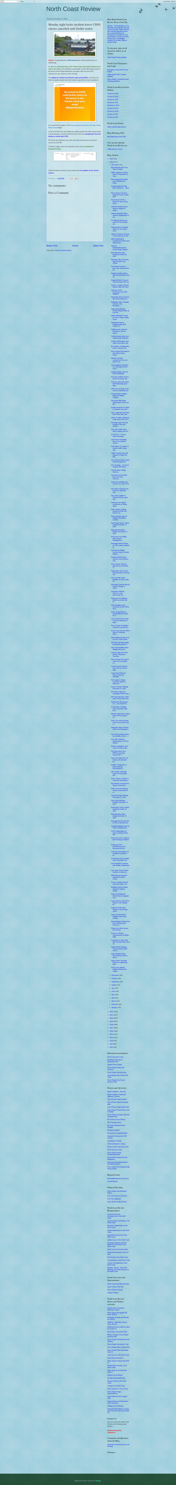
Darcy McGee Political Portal (117, 1202)
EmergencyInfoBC (113, 1130)
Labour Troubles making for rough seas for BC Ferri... (120, 418)
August (114, 985)
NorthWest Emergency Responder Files (115, 1060)
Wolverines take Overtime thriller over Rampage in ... (119, 729)
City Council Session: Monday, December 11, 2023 (119, 802)
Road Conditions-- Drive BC (116, 1091)
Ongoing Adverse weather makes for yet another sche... (119, 229)
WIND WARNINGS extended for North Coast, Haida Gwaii (120, 240)
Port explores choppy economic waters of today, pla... (118, 681)
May (113, 994)
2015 (111, 1034)
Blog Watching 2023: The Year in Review (119, 168)
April (113, 998)
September (115, 982)
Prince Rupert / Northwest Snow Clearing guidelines (118, 80)
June (113, 991)
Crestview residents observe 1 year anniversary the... (117, 593)
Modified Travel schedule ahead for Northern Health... (119, 889)
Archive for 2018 (112, 111)
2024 (111, 159)
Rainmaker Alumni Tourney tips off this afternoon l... (120, 298)
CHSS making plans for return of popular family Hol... (119, 833)
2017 (111, 1028)
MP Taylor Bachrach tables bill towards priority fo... (120, 643)
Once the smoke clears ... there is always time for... (120, 430)
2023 (111, 162)
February (115, 1004)
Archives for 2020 (113, 105)
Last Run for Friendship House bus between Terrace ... (119, 441)
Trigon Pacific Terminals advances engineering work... (119, 962)
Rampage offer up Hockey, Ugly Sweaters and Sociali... (120, 261)
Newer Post (51, 245)
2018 (111, 1024)
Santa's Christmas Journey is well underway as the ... (120, 235)
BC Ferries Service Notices (116, 1119)
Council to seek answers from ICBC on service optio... (119, 668)
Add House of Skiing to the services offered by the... (120, 389)
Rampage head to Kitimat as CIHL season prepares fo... (120, 545)
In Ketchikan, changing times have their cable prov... (119, 708)
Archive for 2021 (112, 102)
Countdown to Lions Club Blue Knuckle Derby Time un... (120, 942)
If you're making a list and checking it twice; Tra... (119, 883)
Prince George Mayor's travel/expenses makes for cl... (119, 613)
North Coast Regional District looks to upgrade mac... (120, 895)
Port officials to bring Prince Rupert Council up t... (120, 784)
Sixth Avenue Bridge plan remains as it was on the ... (120, 483)
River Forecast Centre (114, 1150)
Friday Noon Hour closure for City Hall (119, 929)
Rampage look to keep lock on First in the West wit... (120, 822)
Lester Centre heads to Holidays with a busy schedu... (118, 916)
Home (75, 245)
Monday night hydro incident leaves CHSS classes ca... (120, 715)
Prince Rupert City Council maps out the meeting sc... (120, 661)
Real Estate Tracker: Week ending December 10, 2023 (120, 809)
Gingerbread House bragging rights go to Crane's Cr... (118, 324)
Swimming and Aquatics (115, 1358)
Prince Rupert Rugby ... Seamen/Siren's (115, 1392)
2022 (111, 1012)
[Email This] (70, 179)
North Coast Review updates (116, 57)
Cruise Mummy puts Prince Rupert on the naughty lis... (120, 902)
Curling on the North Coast (116, 1386)
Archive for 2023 (112, 96)
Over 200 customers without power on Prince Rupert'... (120, 741)
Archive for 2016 (112, 117)
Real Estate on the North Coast (117, 1257)
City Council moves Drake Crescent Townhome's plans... (120, 620)
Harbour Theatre (112, 1293)
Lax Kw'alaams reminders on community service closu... (119, 366)
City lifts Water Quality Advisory (118, 471)
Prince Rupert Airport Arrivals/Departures (114, 1153)
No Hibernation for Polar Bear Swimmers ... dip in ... (120, 188)
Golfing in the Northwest (115, 1406)
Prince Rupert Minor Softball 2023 (118, 1347)
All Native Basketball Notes (116, 1378)
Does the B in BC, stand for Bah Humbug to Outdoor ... (120, 839)
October (114, 978)
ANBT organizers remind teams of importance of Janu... (119, 174)
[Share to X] (74, 179)
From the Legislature (114, 1199)
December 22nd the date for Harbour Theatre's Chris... (120, 586)
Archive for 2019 (112, 108)
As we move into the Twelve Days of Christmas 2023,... (120, 632)
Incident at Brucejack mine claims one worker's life (120, 342)
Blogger (98, 1481)
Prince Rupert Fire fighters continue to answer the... (120, 626)
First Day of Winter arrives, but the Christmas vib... (120, 378)
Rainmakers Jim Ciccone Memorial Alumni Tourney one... (120, 572)
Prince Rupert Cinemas (115, 1290)
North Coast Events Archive (116, 127)
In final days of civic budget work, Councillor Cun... (120, 859)
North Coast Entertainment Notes (118, 1284)
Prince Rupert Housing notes (116, 1072)
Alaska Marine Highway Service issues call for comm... (119, 948)
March (114, 1001)
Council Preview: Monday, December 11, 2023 (119, 796)
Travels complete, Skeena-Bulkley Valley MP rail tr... (120, 286)
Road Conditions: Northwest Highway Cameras (116, 1095)
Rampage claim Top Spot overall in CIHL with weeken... (119, 424)
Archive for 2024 (112, 93)
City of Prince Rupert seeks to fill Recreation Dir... (120, 461)
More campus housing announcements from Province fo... (119, 511)
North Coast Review (73, 8)
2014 (111, 1037)
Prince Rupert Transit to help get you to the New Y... (119, 565)
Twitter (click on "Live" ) (115, 149)
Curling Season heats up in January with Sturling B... (120, 337)
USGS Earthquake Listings (116, 1144)
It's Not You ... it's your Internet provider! (118, 435)
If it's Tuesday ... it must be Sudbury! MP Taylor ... (120, 466)
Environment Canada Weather (117, 1133)
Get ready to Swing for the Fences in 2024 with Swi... (119, 490)
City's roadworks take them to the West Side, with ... (120, 413)
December (115, 165)
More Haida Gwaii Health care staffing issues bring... (119, 181)
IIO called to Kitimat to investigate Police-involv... (120, 692)
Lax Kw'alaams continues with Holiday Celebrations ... (120, 865)
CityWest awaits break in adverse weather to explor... (119, 208)
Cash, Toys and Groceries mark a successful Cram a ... (120, 722)
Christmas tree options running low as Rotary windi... (119, 504)
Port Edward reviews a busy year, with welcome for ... (120, 268)
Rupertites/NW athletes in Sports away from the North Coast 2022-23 (118, 1410)
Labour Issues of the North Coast (118, 1240)
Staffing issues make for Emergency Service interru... (119, 331)
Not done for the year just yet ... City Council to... (119, 703)
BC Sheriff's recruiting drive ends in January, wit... (120, 347)
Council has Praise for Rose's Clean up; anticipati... (118, 674)
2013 (111, 1041)
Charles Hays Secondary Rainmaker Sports (115, 1309)
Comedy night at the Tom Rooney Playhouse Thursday (119, 654)
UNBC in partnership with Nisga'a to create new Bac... (119, 455)
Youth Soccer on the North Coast (118, 1355)
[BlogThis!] (72, 179)
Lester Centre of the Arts (115, 1287)
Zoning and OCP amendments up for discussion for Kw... (118, 846)
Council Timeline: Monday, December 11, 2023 (120, 687)
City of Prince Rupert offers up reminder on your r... (120, 735)
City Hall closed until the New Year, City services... (119, 477)
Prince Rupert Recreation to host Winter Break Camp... (120, 353)
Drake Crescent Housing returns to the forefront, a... (119, 790)
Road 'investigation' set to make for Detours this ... (120, 747)
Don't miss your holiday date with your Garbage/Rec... (119, 538)
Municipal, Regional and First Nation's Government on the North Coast (116, 1244)
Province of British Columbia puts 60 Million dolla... (120, 935)
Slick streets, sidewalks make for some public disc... (119, 773)
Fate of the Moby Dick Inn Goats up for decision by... (119, 759)
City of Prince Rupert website (117, 1099)
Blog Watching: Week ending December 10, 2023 (119, 816)
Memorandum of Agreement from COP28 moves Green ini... (120, 923)
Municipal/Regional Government (118, 1178)
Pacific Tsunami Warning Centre (118, 1147)
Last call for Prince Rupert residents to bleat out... (119, 871)
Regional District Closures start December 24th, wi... (120, 281)
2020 (111, 1018)
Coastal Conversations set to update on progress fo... (120, 853)
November (115, 975)
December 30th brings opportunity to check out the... (120, 402)
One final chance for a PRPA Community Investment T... (118, 753)
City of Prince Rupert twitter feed (118, 1107)
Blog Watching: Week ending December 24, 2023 (119, 254)
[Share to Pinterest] (78, 179)
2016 (111, 1031)
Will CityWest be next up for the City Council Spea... (120, 638)
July (113, 988)
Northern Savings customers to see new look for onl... (119, 360)
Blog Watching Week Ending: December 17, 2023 (119, 531)
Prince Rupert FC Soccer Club (117, 1389)
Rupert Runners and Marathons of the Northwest (117, 1402)
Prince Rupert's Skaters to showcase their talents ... (120, 779)
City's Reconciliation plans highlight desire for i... (120, 648)
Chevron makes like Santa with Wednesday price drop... (120, 383)
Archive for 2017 (112, 114)
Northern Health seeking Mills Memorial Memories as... (120, 275)
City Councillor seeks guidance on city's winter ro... (120, 579)
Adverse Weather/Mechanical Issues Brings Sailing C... (120, 247)
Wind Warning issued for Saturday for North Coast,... (119, 877)
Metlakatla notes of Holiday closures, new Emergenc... (120, 304)
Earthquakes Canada (114, 1141)
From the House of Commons (117, 1196)
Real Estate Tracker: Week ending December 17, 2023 (120, 524)
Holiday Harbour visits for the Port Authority (119, 373)
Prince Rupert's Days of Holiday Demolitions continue (119, 518)
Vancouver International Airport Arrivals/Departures (117, 1163)
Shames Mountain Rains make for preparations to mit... (120, 215)
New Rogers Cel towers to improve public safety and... (120, 448)
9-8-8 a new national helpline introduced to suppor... (119, 969)
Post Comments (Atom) (63, 250)
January (114, 1007)
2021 (111, 1015)
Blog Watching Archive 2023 (116, 136)
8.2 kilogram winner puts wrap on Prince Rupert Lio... (119, 222)
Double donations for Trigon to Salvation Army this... (120, 408)
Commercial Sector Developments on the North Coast (116, 1216)
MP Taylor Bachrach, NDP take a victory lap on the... (120, 698)
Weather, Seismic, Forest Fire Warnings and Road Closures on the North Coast (118, 1269)
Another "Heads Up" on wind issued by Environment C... (118, 766)
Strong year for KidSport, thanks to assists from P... (119, 600)
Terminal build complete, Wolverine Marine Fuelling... (119, 395)
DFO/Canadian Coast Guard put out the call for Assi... (120, 607)
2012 (111, 1044)
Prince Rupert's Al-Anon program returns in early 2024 (120, 194)
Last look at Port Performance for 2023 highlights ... (119, 292)
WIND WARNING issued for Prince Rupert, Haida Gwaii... (120, 317)
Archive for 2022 (112, 99)
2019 (111, 1021)
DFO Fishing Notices (114, 1122)
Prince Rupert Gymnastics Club (118, 1344)
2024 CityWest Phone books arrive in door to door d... (119, 955)
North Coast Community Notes (117, 1249)
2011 (111, 1047)
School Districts (112, 1181)
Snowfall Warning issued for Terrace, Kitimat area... (120, 827)
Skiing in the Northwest (115, 1375)
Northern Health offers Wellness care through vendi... (119, 909)
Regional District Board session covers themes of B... (119, 559)
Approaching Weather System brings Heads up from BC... (120, 310)
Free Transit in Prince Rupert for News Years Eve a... (119, 201)
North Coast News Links (115, 1057)
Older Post (98, 245)
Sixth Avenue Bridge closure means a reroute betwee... (120, 552)
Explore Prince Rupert (114, 1064)
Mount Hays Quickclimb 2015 (117, 1332)
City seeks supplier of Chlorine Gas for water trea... (119, 497)
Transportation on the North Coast (118, 1260)
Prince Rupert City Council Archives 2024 (116, 1081)
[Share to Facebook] (76, 179)
